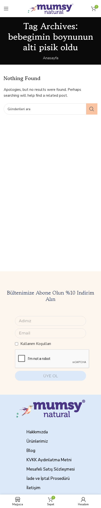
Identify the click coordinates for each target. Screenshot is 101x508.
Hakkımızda (37, 432)
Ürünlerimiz (37, 441)
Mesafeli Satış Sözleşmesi (50, 469)
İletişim (33, 488)
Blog (30, 450)
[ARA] (91, 109)
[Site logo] (50, 8)
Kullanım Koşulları (35, 343)
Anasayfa (50, 58)
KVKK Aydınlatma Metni (49, 460)
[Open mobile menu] (6, 8)
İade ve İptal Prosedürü (48, 478)
